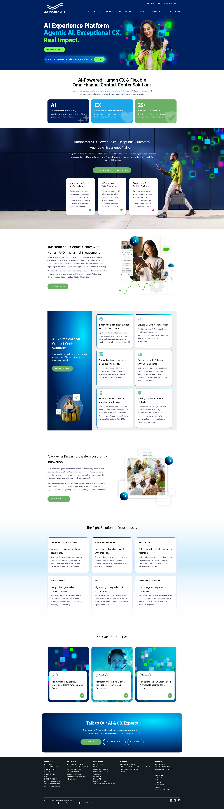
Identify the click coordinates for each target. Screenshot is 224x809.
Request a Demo (54, 49)
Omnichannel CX (50, 779)
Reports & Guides (100, 781)
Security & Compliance (53, 786)
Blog (95, 767)
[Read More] (82, 695)
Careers (158, 782)
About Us (174, 11)
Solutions (106, 11)
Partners (157, 11)
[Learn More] (126, 695)
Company (159, 777)
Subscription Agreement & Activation (135, 767)
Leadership (159, 785)
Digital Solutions (74, 774)
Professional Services (129, 769)
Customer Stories (100, 769)
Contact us (174, 3)
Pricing (150, 3)
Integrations (49, 774)
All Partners (160, 764)
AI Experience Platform (76, 764)
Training (123, 771)
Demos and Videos (100, 771)
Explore (99, 59)
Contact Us (135, 741)
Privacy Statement (162, 790)
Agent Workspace (51, 767)
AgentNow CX (49, 776)
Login (165, 3)
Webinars (97, 774)
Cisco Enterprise (73, 771)
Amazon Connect (74, 769)
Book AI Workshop (114, 741)
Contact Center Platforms (78, 767)
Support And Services (128, 764)
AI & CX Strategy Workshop (104, 784)
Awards (158, 780)
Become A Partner (162, 767)
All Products (49, 764)
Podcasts (97, 779)
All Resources (99, 764)
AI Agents (47, 771)
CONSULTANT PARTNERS (164, 769)
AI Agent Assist (50, 769)
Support (141, 11)
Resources (124, 11)
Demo (158, 3)
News (157, 787)
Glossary (97, 776)
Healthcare (72, 779)
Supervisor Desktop (52, 784)
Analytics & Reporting (53, 781)
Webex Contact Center (76, 776)
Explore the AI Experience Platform (112, 170)
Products (88, 11)
